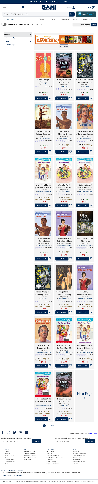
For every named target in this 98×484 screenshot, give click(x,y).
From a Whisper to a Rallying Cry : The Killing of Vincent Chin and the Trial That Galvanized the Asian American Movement (84, 81)
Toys (6, 464)
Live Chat (93, 434)
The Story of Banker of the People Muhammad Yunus (43, 346)
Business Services (30, 456)
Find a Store (50, 452)
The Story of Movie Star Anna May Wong (84, 293)
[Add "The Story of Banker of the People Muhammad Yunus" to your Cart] (43, 366)
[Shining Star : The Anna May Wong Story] (64, 277)
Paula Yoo (44, 84)
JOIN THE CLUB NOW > (11, 475)
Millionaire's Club (88, 19)
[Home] (49, 7)
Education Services (30, 458)
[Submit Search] (72, 14)
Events (53, 19)
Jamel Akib (88, 138)
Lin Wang (68, 245)
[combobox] (40, 14)
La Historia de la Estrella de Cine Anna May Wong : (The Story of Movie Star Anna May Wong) (64, 239)
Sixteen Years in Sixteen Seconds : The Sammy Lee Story (43, 132)
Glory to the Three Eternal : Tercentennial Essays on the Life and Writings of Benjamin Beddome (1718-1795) (84, 239)
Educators (42, 19)
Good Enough (43, 79)
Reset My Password (79, 456)
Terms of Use (70, 482)
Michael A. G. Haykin (85, 245)
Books (7, 452)
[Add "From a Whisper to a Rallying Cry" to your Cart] (84, 98)
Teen (6, 458)
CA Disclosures (80, 482)
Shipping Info (77, 460)
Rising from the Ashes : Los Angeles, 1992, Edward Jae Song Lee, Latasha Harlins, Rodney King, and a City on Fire (64, 400)
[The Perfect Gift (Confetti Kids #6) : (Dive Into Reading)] (64, 331)
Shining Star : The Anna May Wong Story (64, 293)
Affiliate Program (29, 454)
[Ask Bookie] (86, 14)
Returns (75, 464)
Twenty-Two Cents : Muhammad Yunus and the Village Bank (84, 132)
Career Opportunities (53, 456)
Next (52, 426)
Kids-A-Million (9, 456)
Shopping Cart (77, 458)
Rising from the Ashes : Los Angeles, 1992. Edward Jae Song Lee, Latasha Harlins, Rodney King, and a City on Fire (64, 81)
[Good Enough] (43, 65)
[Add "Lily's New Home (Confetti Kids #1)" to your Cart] (43, 205)
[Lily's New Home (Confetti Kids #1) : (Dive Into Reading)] (43, 170)
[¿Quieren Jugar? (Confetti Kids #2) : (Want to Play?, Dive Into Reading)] (84, 170)
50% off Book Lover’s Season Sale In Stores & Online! (50, 2)
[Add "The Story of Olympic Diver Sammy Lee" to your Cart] (64, 152)
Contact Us (50, 460)
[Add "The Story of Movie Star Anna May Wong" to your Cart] (84, 312)
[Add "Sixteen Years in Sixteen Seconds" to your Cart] (43, 152)
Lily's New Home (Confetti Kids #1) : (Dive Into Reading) (43, 186)
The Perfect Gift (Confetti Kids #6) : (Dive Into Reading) (64, 346)
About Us (49, 454)
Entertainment (9, 462)
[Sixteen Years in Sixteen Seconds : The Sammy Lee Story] (43, 117)
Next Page (84, 396)
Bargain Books (9, 460)
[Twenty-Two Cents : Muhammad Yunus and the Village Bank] (84, 117)
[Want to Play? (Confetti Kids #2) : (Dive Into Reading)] (64, 170)
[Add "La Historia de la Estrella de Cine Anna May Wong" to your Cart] (64, 258)
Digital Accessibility (52, 464)
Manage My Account (79, 454)
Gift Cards (65, 19)
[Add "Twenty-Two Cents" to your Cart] (84, 152)
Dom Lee (47, 138)
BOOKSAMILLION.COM (46, 482)
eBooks (7, 454)
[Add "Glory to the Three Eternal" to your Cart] (84, 258)
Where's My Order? (79, 462)
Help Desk (76, 452)
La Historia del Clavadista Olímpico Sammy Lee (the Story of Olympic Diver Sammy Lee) (43, 239)
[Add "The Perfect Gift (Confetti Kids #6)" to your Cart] (64, 366)
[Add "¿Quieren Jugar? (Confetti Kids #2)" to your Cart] (84, 205)
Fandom (7, 466)
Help (75, 19)
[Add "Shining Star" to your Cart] (64, 312)
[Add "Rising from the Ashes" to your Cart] (64, 98)
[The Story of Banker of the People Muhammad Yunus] (43, 331)
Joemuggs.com (60, 482)
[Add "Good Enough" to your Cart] (43, 98)
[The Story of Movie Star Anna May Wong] (84, 277)
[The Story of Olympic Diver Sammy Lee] (64, 117)
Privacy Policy (90, 482)
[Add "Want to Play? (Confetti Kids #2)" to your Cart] (64, 205)
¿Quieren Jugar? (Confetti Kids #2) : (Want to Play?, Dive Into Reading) (84, 186)
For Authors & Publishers (54, 458)
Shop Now (64, 46)
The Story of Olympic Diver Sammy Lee (64, 132)
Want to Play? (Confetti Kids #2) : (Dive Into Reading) (64, 186)
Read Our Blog (51, 462)
